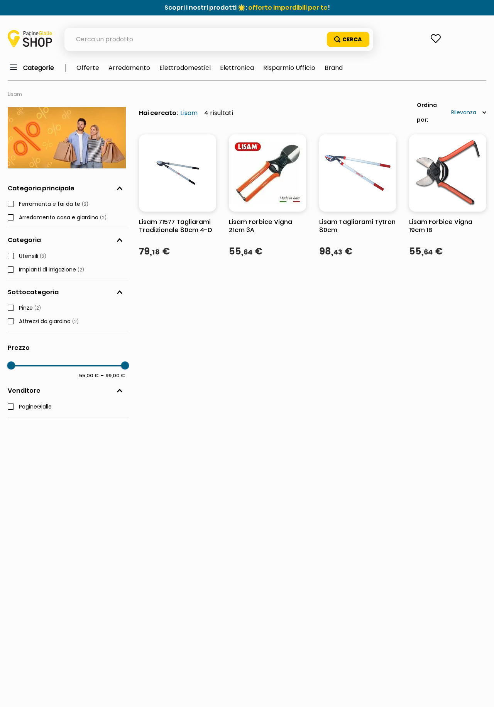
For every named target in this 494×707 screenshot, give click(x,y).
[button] (68, 188)
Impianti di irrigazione (51, 269)
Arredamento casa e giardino (63, 217)
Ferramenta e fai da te (53, 204)
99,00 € (112, 375)
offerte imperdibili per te (288, 7)
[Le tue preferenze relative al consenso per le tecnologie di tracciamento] (480, 693)
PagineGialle (35, 407)
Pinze (30, 308)
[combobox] (218, 39)
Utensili (32, 256)
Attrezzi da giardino (49, 321)
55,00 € (89, 375)
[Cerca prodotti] (348, 39)
